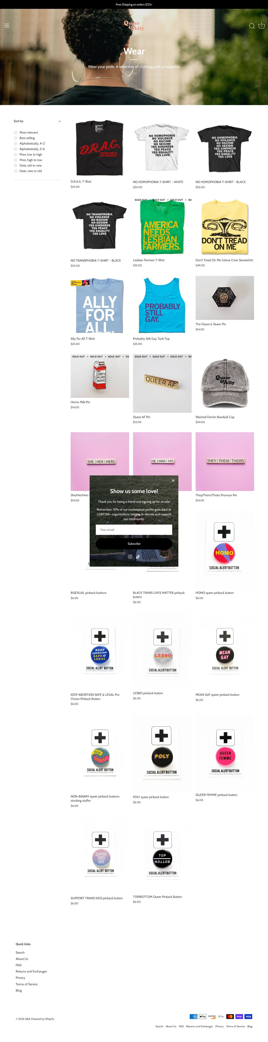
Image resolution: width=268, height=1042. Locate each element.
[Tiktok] (138, 556)
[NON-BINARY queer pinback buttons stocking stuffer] (100, 753)
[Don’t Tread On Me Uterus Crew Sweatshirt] (225, 226)
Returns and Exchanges (31, 971)
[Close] (173, 480)
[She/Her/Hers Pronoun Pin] (100, 461)
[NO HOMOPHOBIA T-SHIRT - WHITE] (162, 148)
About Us (22, 959)
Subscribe (134, 544)
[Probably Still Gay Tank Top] (162, 305)
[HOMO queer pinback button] (225, 550)
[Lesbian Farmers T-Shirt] (162, 226)
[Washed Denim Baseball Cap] (225, 383)
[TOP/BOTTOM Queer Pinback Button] (162, 854)
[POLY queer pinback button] (162, 753)
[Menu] (7, 25)
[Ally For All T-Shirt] (100, 305)
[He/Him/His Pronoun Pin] (162, 461)
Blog (19, 990)
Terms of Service (27, 984)
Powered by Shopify (42, 1018)
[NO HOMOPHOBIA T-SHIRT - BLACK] (225, 148)
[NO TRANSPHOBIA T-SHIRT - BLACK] (100, 226)
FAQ (18, 965)
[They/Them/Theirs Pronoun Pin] (225, 461)
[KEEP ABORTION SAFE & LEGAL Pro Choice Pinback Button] (100, 651)
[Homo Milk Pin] (100, 376)
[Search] (252, 26)
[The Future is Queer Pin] (225, 298)
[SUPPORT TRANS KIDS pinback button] (100, 855)
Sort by (18, 121)
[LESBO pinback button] (162, 650)
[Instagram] (130, 556)
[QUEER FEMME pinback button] (225, 752)
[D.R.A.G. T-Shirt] (100, 148)
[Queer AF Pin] (162, 383)
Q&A (27, 1018)
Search (20, 953)
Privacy (20, 978)
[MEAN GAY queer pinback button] (225, 651)
